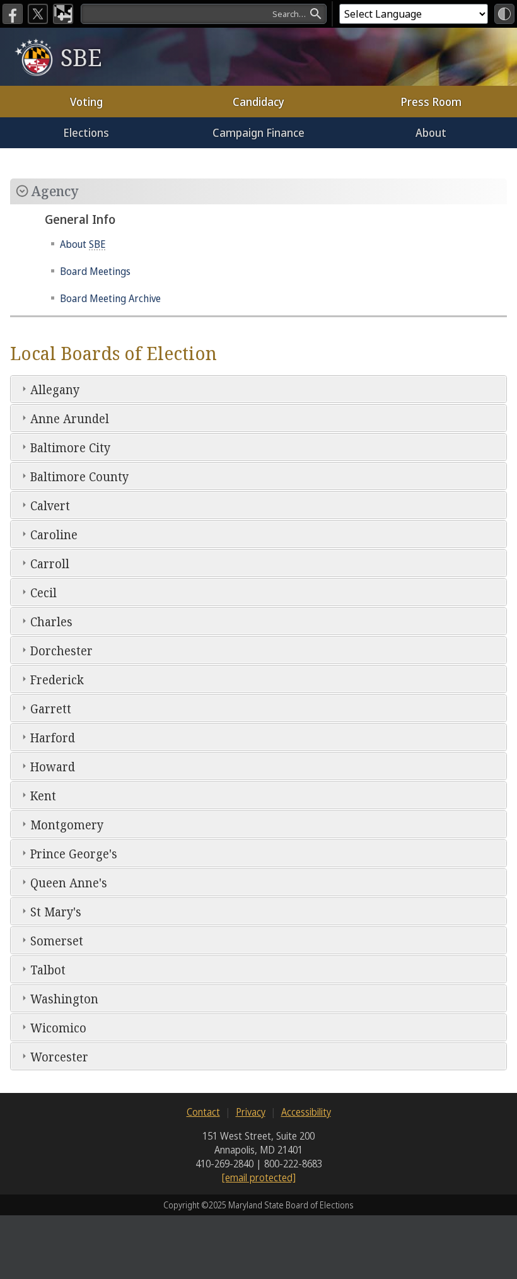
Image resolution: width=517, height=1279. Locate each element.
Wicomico (58, 1027)
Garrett (50, 708)
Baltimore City (70, 447)
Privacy (250, 1112)
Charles (51, 621)
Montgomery (66, 824)
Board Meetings (95, 271)
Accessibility (306, 1112)
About (430, 132)
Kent (43, 795)
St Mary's (55, 911)
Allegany (54, 389)
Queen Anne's (68, 882)
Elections (86, 132)
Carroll (49, 563)
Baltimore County (79, 476)
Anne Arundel (69, 418)
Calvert (50, 505)
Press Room (431, 101)
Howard (52, 766)
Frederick (57, 679)
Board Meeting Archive (110, 298)
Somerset (56, 940)
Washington (64, 998)
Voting (86, 101)
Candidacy (258, 101)
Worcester (59, 1056)
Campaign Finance (258, 132)
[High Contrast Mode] (504, 14)
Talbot (48, 969)
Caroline (54, 534)
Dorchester (61, 650)
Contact (203, 1112)
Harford (52, 737)
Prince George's (73, 853)
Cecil (43, 592)
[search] (204, 14)
